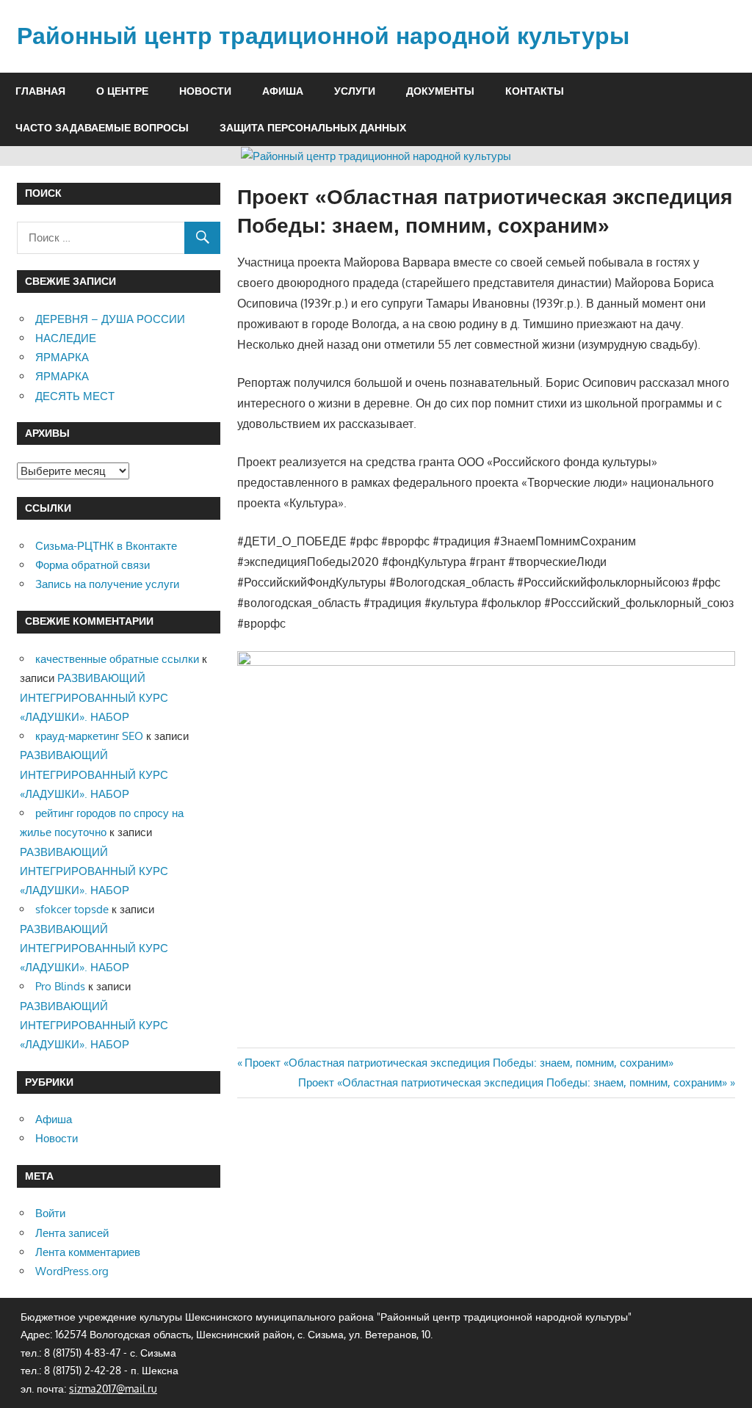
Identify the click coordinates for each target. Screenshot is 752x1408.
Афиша (282, 91)
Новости (205, 91)
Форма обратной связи (92, 565)
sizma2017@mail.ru (113, 1388)
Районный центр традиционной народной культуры (323, 36)
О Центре (122, 91)
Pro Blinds (60, 986)
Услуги (354, 91)
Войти (50, 1213)
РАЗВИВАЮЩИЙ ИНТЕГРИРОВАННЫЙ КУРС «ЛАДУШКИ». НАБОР (94, 697)
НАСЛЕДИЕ (65, 338)
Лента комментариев (87, 1252)
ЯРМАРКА (62, 357)
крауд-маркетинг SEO (89, 736)
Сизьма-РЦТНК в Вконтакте (106, 546)
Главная (40, 91)
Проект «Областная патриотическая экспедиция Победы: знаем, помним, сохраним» (458, 1063)
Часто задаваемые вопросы (102, 128)
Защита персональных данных (313, 128)
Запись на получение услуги (107, 584)
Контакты (534, 91)
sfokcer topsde (72, 909)
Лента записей (72, 1233)
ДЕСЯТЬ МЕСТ (75, 396)
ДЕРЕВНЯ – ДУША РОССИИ (110, 319)
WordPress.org (72, 1271)
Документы (440, 91)
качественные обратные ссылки (117, 659)
